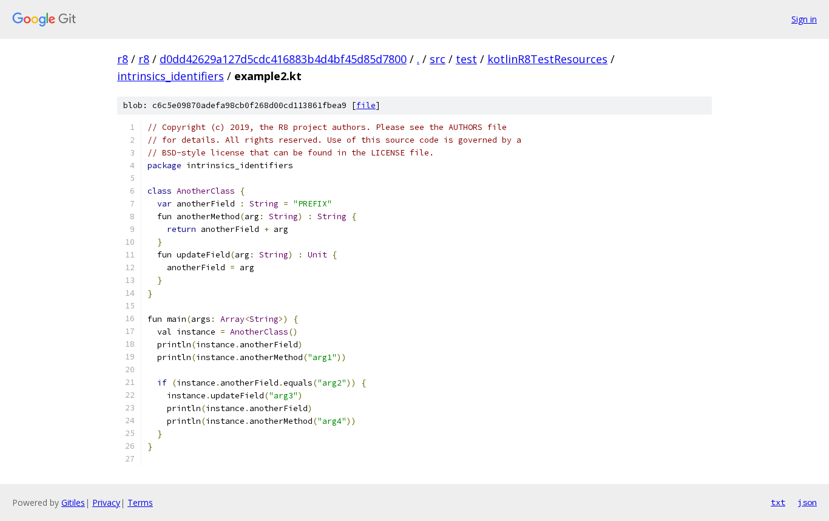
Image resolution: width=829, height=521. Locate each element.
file (366, 105)
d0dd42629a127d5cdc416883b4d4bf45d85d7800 (283, 59)
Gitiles (73, 502)
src (437, 59)
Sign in (804, 19)
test (466, 59)
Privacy (106, 502)
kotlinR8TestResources (547, 59)
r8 (122, 59)
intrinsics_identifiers (170, 76)
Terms (140, 502)
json (807, 502)
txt (778, 502)
